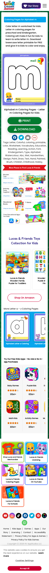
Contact (27, 532)
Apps (36, 528)
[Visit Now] (27, 204)
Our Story (33, 5)
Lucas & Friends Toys (24, 238)
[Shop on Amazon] (11, 186)
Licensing (15, 532)
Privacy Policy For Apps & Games (30, 536)
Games (27, 528)
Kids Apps (16, 528)
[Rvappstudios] (9, 4)
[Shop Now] (6, 205)
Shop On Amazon (24, 297)
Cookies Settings (25, 560)
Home (6, 528)
